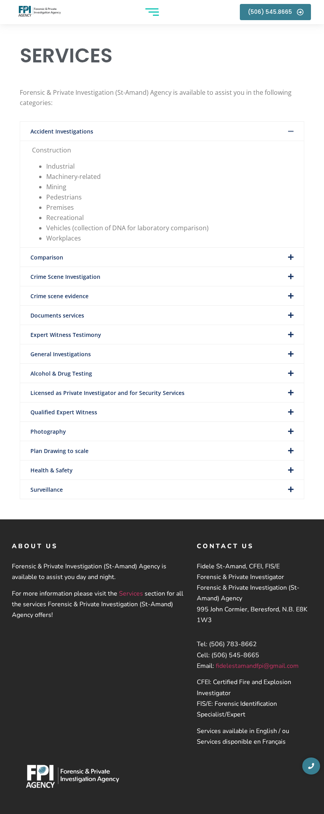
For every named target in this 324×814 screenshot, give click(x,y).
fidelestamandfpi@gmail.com (257, 666)
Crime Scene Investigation (65, 276)
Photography (48, 431)
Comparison (46, 257)
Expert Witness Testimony (65, 334)
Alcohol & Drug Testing (61, 373)
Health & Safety (51, 470)
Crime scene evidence (59, 296)
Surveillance (46, 489)
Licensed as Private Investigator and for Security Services (107, 393)
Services (131, 593)
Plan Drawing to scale (59, 451)
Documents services (57, 315)
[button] (162, 131)
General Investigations (60, 354)
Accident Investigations (61, 131)
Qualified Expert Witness (63, 412)
